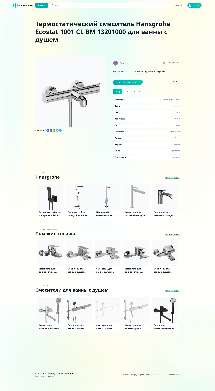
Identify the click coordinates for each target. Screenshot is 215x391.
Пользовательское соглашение (166, 374)
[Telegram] (57, 130)
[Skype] (60, 130)
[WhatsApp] (54, 130)
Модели (41, 5)
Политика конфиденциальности (136, 374)
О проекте (177, 5)
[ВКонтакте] (47, 130)
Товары (137, 91)
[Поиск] (53, 5)
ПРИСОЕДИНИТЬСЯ (127, 82)
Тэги (127, 91)
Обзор (117, 91)
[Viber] (51, 130)
